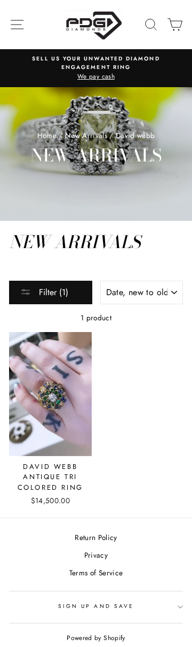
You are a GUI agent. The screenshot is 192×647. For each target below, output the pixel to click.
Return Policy (96, 537)
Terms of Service (96, 572)
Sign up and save (96, 606)
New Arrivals (86, 135)
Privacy (96, 555)
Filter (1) (52, 292)
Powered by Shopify (96, 638)
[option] (96, 68)
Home (47, 135)
